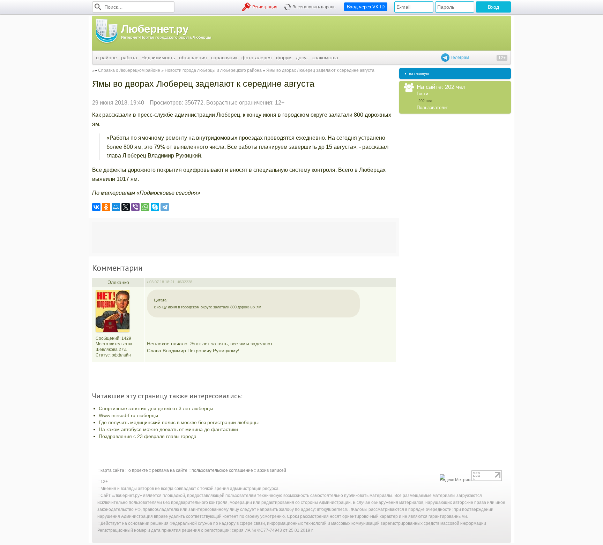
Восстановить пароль (313, 7)
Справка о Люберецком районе (129, 70)
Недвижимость (158, 57)
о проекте (138, 470)
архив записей (271, 470)
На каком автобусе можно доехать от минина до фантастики (168, 429)
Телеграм (459, 57)
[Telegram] (165, 207)
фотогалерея (256, 57)
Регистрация (264, 7)
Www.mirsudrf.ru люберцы (128, 415)
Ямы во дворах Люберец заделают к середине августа (320, 70)
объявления (193, 57)
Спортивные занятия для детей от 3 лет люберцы (156, 408)
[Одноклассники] (106, 207)
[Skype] (155, 207)
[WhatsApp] (145, 207)
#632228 (185, 282)
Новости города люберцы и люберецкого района (213, 70)
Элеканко (118, 282)
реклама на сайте (169, 470)
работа (129, 57)
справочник (224, 57)
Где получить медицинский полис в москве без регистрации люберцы (179, 422)
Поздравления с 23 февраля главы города (147, 436)
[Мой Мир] (116, 207)
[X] (125, 207)
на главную (419, 73)
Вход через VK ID (366, 6)
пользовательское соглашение (222, 470)
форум (284, 57)
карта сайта (112, 470)
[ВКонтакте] (96, 207)
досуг (302, 57)
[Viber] (135, 207)
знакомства (325, 57)
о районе (106, 57)
